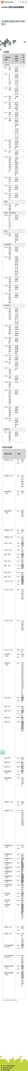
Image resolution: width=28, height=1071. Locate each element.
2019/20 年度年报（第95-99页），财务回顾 (17, 133)
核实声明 (16, 425)
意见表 (16, 94)
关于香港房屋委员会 (16, 69)
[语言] (23, 2)
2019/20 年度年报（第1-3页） (17, 82)
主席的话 (16, 205)
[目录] (26, 2)
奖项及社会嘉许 (7, 1068)
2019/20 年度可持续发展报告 (12, 7)
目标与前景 (6, 1070)
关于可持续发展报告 (16, 327)
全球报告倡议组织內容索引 (16, 409)
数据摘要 (16, 125)
